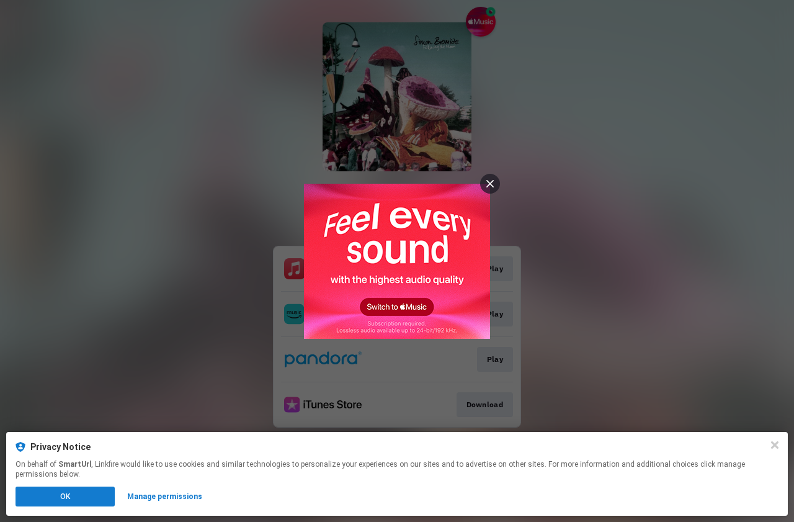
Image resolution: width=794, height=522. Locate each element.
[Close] (775, 445)
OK (65, 496)
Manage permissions (164, 496)
